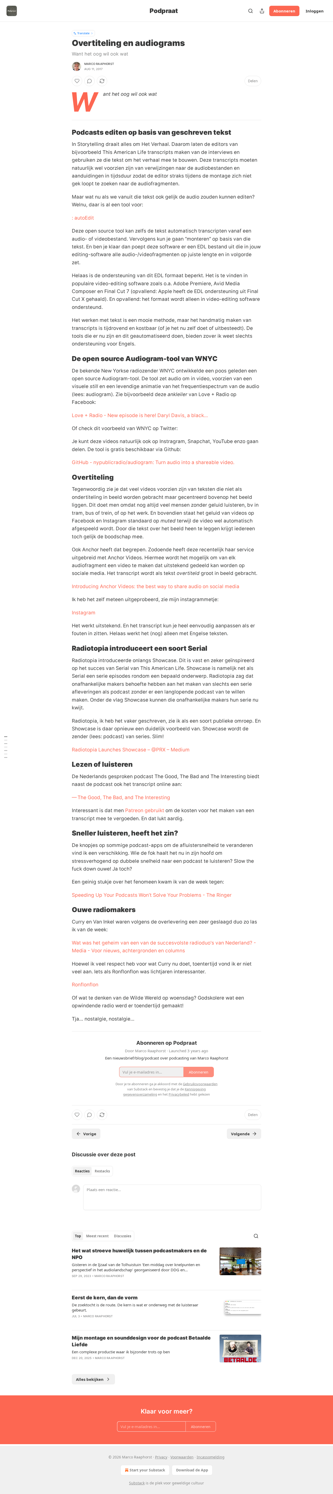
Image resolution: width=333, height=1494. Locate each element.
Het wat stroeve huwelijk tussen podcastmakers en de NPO (139, 1254)
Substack (137, 1483)
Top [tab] (78, 1236)
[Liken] (77, 81)
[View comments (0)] (89, 81)
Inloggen (315, 10)
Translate (83, 33)
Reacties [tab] (82, 1171)
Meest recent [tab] (97, 1236)
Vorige (89, 1133)
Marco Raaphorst (99, 64)
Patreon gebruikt (144, 810)
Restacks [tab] (102, 1171)
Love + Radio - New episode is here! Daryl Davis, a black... (140, 415)
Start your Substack (147, 1470)
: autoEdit (83, 218)
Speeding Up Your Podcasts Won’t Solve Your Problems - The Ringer (152, 895)
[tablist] (92, 1171)
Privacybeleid (179, 1094)
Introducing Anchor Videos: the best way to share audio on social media (155, 586)
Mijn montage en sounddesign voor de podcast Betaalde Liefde (141, 1341)
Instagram (83, 613)
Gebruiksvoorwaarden (200, 1084)
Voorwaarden (182, 1457)
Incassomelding (211, 1457)
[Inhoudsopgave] (5, 746)
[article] (166, 1266)
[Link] (64, 132)
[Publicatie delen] (262, 11)
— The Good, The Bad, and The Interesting (121, 797)
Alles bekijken (90, 1379)
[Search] (250, 11)
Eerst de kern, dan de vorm (105, 1298)
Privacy (161, 1457)
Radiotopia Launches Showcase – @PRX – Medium (131, 750)
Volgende (240, 1133)
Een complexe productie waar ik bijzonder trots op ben (121, 1351)
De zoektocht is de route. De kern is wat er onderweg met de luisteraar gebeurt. (135, 1307)
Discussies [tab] (122, 1236)
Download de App (192, 1470)
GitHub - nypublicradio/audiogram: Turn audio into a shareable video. (153, 462)
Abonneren (284, 10)
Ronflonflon (85, 985)
